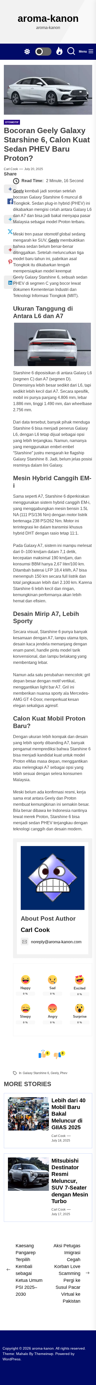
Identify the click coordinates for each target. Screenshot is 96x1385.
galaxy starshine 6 (36, 1073)
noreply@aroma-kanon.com (56, 942)
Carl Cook (11, 169)
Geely (18, 191)
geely (55, 1073)
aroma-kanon (48, 18)
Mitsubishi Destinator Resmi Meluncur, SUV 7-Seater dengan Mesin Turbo (69, 1180)
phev (63, 1073)
